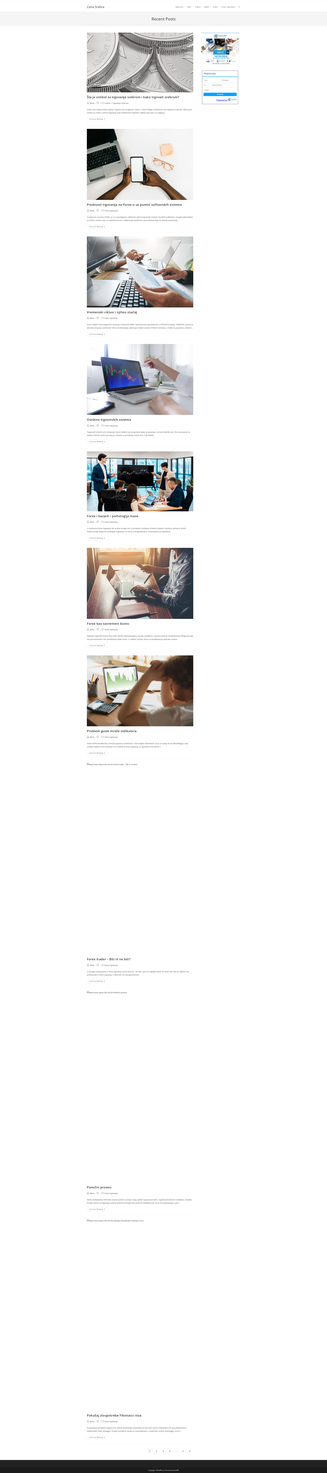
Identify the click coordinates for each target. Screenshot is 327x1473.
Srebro (107, 103)
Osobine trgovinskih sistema (109, 419)
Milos (92, 103)
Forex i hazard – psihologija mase (112, 516)
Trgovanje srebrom (120, 103)
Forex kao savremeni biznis (108, 623)
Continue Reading (98, 119)
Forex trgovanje (111, 210)
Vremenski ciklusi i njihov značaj (112, 312)
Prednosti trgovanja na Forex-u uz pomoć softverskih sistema (134, 204)
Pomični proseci (99, 1187)
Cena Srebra (95, 7)
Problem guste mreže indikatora (112, 731)
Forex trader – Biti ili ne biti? (109, 959)
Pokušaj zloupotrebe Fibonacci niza (114, 1415)
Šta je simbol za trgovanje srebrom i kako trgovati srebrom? (133, 97)
